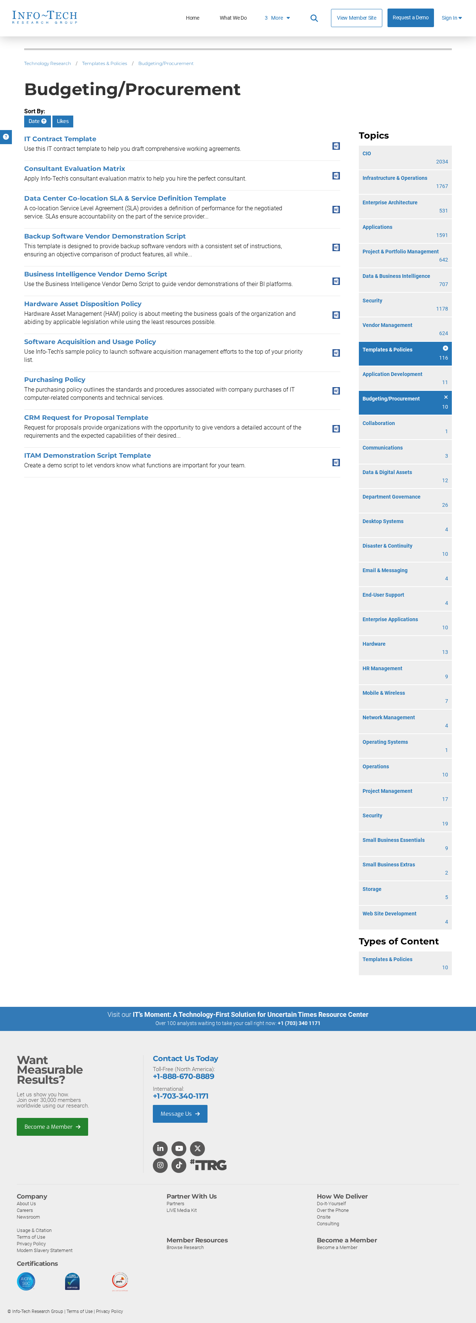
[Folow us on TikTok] (179, 1166)
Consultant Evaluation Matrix (74, 168)
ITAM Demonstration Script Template (87, 455)
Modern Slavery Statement (45, 1250)
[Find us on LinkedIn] (160, 1149)
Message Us (177, 1114)
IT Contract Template (60, 139)
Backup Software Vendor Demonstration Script (105, 236)
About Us (26, 1203)
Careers (25, 1210)
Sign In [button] (450, 18)
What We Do (233, 18)
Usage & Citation (34, 1230)
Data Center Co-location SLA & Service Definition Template (125, 198)
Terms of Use (31, 1237)
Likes (63, 121)
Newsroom (28, 1217)
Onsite (324, 1217)
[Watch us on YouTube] (179, 1149)
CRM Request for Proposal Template (86, 417)
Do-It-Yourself (331, 1203)
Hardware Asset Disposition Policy (83, 304)
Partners (175, 1203)
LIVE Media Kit (182, 1210)
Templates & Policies (104, 63)
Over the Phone (333, 1210)
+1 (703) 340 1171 (299, 1023)
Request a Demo (411, 17)
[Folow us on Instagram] (160, 1166)
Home (192, 18)
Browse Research (185, 1247)
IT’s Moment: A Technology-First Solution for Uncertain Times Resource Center (251, 1014)
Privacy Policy (31, 1243)
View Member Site (356, 18)
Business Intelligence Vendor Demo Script (95, 274)
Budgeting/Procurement (166, 63)
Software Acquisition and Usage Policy (90, 342)
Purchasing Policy (55, 379)
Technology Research (47, 63)
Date (35, 121)
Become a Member (49, 1127)
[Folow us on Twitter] (197, 1149)
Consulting (328, 1223)
